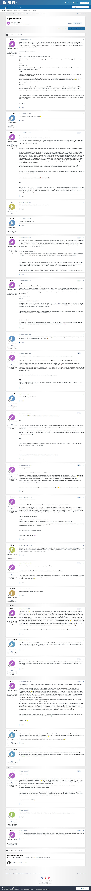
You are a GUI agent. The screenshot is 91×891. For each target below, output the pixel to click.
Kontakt (50, 880)
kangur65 (12, 113)
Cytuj (23, 107)
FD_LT (12, 545)
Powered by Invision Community (45, 883)
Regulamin (9, 10)
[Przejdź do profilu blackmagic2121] (12, 644)
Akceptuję (83, 888)
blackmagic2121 (12, 640)
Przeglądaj (5, 7)
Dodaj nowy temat (61, 28)
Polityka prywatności (43, 880)
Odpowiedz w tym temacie (76, 28)
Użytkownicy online (26, 10)
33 (12, 51)
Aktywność (12, 7)
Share (70, 23)
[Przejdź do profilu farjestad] (12, 593)
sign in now (36, 857)
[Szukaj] (87, 7)
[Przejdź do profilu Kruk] (12, 815)
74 (12, 651)
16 (12, 556)
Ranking (34, 10)
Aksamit (19, 22)
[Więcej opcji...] (83, 39)
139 (12, 600)
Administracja (17, 10)
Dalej (12, 34)
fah (12, 202)
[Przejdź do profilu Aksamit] (8, 23)
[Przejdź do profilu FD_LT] (12, 550)
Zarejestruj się (85, 2)
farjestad (12, 588)
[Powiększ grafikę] (75, 79)
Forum (3, 10)
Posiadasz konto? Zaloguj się (72, 2)
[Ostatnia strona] (15, 35)
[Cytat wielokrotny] (19, 107)
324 (13, 821)
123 (12, 125)
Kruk (12, 810)
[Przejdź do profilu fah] (12, 207)
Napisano (25, 39)
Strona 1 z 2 (20, 34)
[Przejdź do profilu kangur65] (12, 118)
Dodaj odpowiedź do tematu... (20, 862)
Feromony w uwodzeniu (26, 23)
